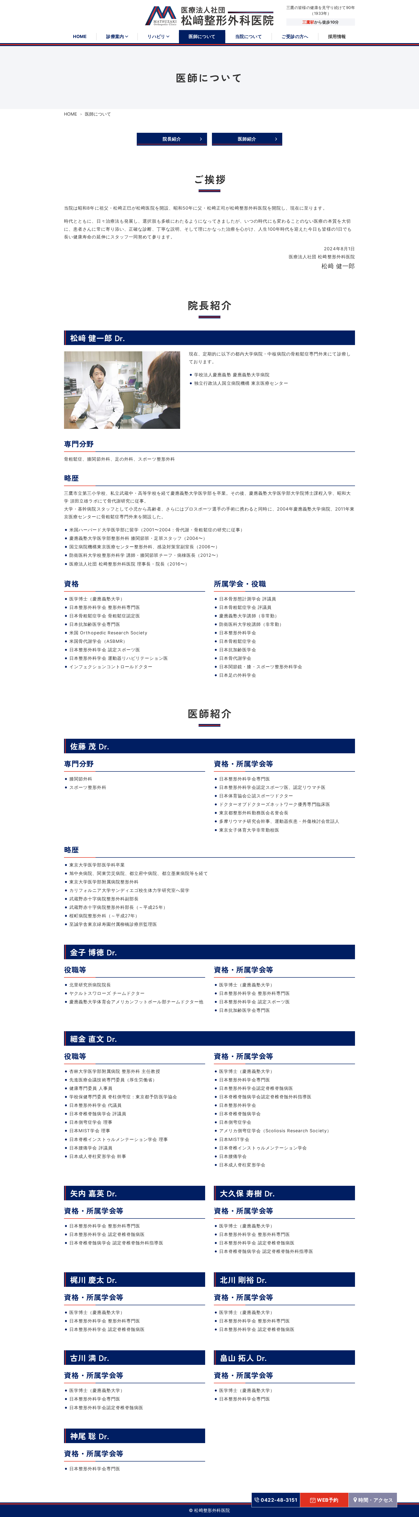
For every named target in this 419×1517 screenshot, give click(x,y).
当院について (248, 36)
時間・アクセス (375, 1500)
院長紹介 (172, 138)
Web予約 (327, 1500)
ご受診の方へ (295, 36)
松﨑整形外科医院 (212, 1510)
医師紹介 (247, 138)
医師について (202, 36)
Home (80, 36)
